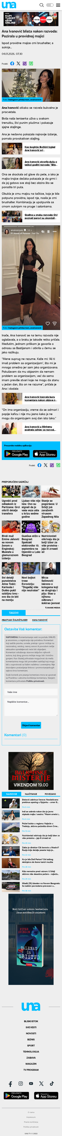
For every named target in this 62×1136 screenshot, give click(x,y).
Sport (31, 1045)
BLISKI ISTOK (31, 1021)
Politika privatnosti (31, 1127)
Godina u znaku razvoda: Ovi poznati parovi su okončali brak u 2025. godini (41, 218)
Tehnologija (31, 1051)
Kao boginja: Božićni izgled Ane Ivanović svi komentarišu (40, 150)
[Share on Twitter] (18, 63)
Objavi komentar (31, 725)
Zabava (31, 1057)
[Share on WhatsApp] (31, 63)
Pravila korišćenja (31, 1122)
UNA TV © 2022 (31, 1133)
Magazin (31, 1063)
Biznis (31, 1039)
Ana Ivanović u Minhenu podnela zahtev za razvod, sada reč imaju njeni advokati (41, 430)
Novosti (31, 1033)
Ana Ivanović (40, 619)
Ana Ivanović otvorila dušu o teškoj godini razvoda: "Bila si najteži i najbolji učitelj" (41, 165)
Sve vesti (31, 1027)
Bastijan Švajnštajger (15, 619)
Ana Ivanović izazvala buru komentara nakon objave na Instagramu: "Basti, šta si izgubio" (41, 401)
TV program (31, 1069)
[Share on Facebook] (12, 63)
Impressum (31, 1117)
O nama (31, 1112)
